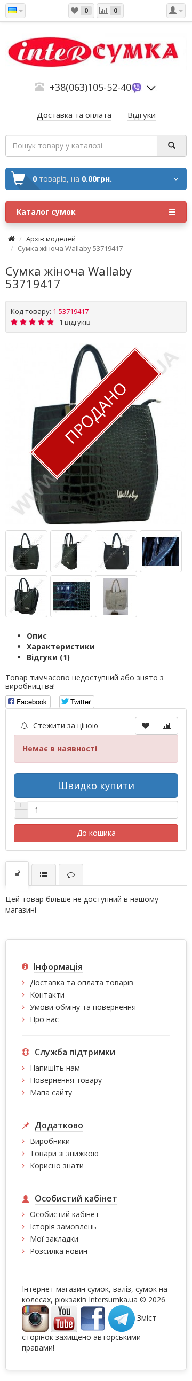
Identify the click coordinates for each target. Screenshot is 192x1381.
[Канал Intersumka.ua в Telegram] (121, 1318)
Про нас (44, 1019)
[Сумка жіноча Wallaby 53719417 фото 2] (116, 551)
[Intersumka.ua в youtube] (64, 1318)
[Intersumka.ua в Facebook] (92, 1318)
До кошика (96, 833)
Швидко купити (96, 785)
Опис (37, 636)
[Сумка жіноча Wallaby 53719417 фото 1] (71, 551)
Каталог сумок (46, 212)
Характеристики (61, 646)
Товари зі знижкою (64, 1153)
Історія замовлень (63, 1226)
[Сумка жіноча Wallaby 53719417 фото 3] (161, 551)
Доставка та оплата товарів (81, 982)
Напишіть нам (55, 1068)
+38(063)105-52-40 (90, 87)
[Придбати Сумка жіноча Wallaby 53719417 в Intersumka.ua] (26, 551)
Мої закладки (54, 1239)
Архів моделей (51, 239)
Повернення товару (66, 1080)
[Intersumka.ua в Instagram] (35, 1318)
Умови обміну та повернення (83, 1007)
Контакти (47, 995)
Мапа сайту (51, 1092)
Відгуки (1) (48, 657)
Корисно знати (57, 1165)
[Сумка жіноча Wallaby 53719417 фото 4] (26, 596)
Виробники (50, 1141)
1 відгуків (75, 322)
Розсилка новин (58, 1251)
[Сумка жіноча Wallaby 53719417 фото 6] (116, 596)
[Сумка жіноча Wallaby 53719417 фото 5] (71, 596)
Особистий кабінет (64, 1214)
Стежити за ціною (64, 725)
